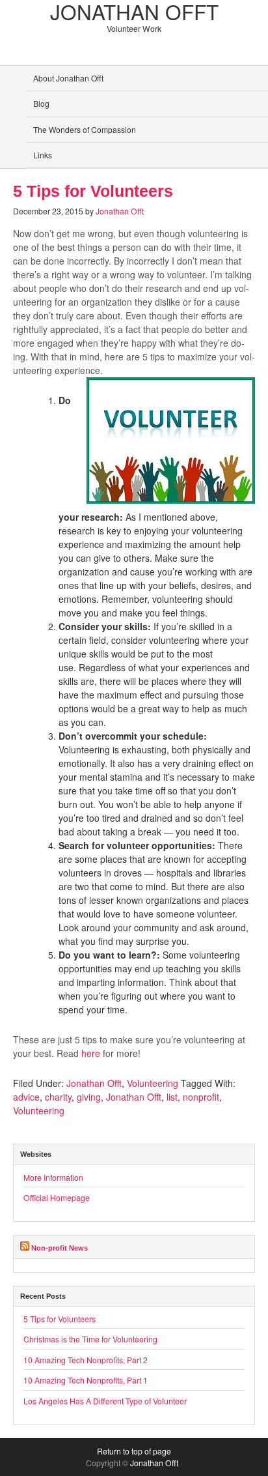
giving (89, 1096)
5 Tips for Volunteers (93, 191)
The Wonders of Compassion (84, 129)
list (172, 1096)
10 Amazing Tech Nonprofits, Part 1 (85, 1379)
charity (58, 1096)
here (90, 1053)
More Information (53, 1177)
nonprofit (201, 1096)
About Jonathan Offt (68, 77)
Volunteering (152, 1083)
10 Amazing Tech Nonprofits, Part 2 (85, 1359)
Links (42, 154)
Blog (41, 103)
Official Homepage (56, 1197)
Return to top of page (134, 1450)
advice (26, 1096)
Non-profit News (59, 1248)
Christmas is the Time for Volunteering (90, 1338)
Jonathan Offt (120, 210)
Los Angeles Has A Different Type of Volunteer (105, 1400)
